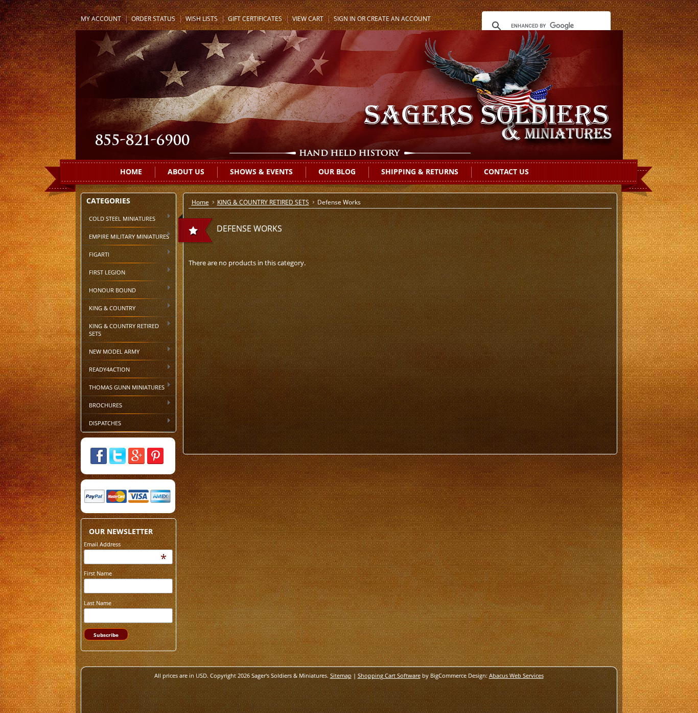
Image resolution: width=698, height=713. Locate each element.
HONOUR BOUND (108, 289)
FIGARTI (95, 253)
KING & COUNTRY (108, 307)
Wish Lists (201, 18)
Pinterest (155, 456)
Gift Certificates (255, 18)
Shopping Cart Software (389, 675)
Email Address (102, 544)
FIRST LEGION (103, 271)
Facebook (98, 456)
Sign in (345, 18)
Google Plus (136, 456)
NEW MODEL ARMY (110, 350)
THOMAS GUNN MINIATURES (123, 386)
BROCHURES (101, 404)
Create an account (399, 18)
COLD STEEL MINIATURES (118, 217)
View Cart (307, 18)
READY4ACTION (105, 368)
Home (200, 202)
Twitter (117, 456)
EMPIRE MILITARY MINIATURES (125, 235)
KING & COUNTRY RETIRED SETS (120, 328)
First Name (98, 573)
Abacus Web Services (516, 675)
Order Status (153, 18)
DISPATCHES (101, 422)
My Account (101, 18)
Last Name (97, 603)
